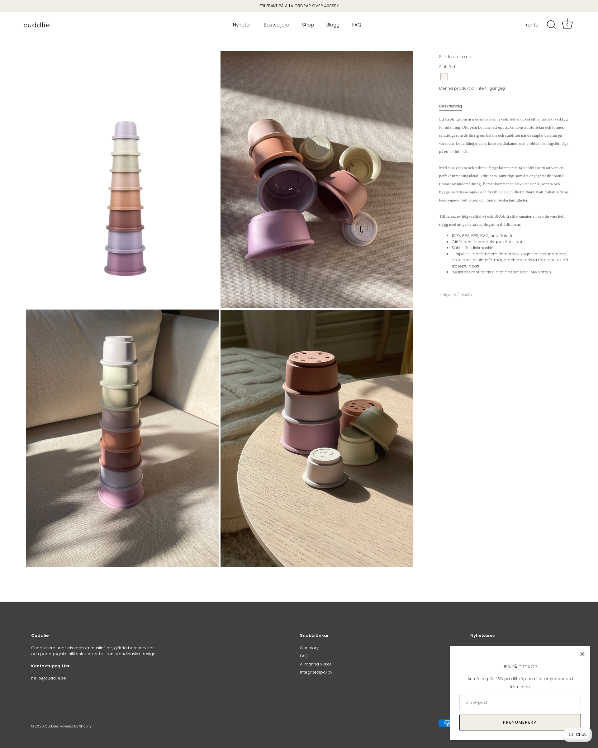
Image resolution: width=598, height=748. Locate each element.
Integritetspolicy (316, 672)
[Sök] (551, 25)
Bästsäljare (276, 24)
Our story (309, 648)
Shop (308, 24)
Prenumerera (520, 722)
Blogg (332, 24)
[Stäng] (582, 654)
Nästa (466, 294)
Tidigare (448, 294)
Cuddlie (51, 726)
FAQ (356, 24)
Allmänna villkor (315, 664)
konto (532, 25)
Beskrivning (450, 106)
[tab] (453, 106)
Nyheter (242, 24)
